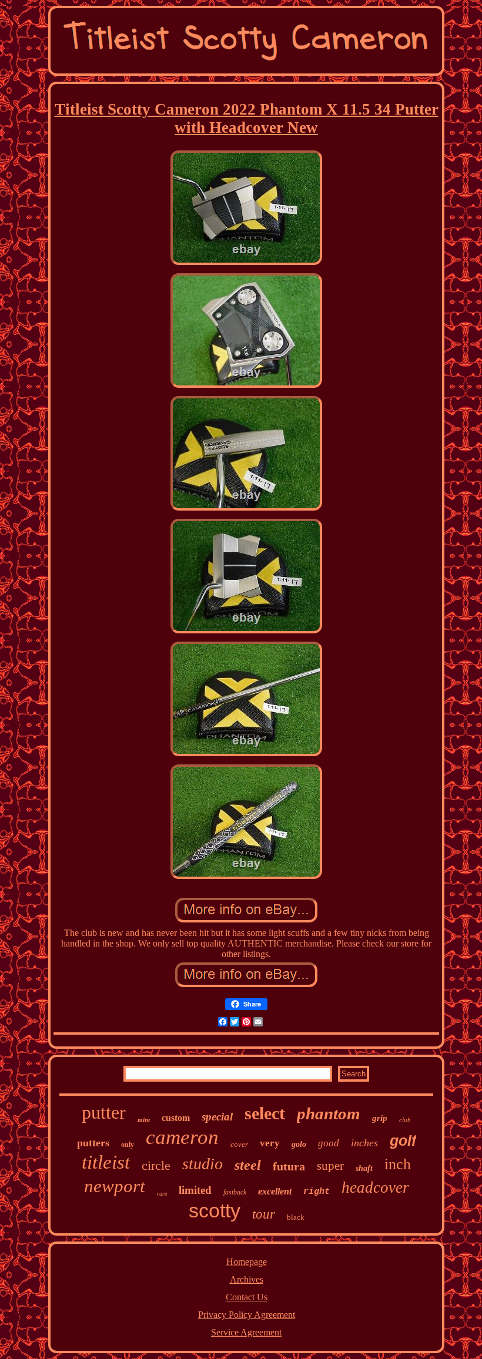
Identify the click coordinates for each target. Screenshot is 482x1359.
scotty (214, 1210)
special (217, 1116)
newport (114, 1186)
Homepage (246, 1262)
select (265, 1113)
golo (299, 1144)
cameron (182, 1137)
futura (289, 1166)
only (127, 1144)
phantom (328, 1113)
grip (379, 1118)
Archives (246, 1279)
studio (202, 1164)
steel (248, 1165)
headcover (375, 1187)
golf (403, 1140)
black (295, 1217)
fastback (234, 1192)
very (270, 1143)
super (330, 1166)
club (405, 1119)
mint (144, 1119)
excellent (275, 1191)
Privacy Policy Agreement (246, 1315)
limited (195, 1190)
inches (364, 1143)
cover (239, 1144)
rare (162, 1193)
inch (397, 1164)
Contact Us (246, 1297)
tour (263, 1214)
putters (93, 1143)
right (316, 1192)
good (328, 1143)
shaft (364, 1168)
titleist (106, 1162)
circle (156, 1165)
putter (104, 1112)
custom (176, 1118)
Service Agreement (246, 1332)
